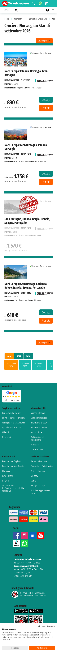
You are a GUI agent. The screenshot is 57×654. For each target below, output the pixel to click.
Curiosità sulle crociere (11, 413)
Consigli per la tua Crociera (13, 422)
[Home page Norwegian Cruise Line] (45, 80)
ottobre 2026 (25, 364)
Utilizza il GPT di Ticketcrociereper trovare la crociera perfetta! (33, 594)
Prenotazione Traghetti (11, 461)
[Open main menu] (53, 10)
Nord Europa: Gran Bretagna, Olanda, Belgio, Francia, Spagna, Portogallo (25, 285)
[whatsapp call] (40, 3)
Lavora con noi (37, 449)
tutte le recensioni (11, 400)
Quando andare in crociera (13, 427)
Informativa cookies (39, 427)
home (6, 19)
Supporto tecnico (38, 413)
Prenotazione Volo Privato (13, 466)
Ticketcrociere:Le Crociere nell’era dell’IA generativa (13, 488)
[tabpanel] (28, 365)
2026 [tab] (9, 356)
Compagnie (19, 19)
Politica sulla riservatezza (46, 626)
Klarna (33, 480)
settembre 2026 (11, 364)
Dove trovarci (7, 476)
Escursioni (6, 437)
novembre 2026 (38, 364)
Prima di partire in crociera (13, 418)
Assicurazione (36, 432)
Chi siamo (6, 471)
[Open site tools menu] (53, 3)
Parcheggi (35, 444)
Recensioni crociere (39, 461)
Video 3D (5, 432)
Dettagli (46, 100)
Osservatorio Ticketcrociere (42, 466)
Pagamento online (38, 471)
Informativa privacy (39, 422)
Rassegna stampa (38, 485)
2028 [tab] (28, 356)
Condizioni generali (39, 418)
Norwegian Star (11, 80)
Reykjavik (19, 87)
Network (5, 480)
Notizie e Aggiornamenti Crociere (41, 491)
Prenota (46, 108)
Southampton (21, 161)
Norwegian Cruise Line (38, 19)
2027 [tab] (19, 356)
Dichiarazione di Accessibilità (37, 438)
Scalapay (34, 476)
